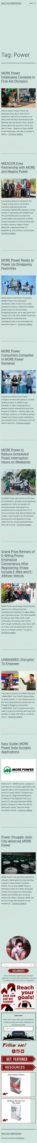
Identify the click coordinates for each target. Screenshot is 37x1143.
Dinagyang (10, 336)
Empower (10, 728)
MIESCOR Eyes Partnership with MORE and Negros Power (18, 167)
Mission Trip (5, 731)
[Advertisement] (18, 29)
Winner (13, 647)
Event (13, 143)
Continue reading (16, 134)
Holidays (22, 435)
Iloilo (33, 536)
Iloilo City (23, 245)
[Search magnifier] (33, 965)
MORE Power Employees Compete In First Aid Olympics (18, 77)
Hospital (28, 146)
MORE (28, 822)
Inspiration (30, 728)
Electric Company (18, 536)
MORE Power (5, 247)
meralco (29, 245)
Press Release (19, 148)
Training (27, 148)
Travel (18, 333)
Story (16, 731)
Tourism (25, 338)
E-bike (9, 644)
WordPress (20, 1138)
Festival (29, 336)
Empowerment (18, 728)
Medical (7, 148)
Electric (9, 146)
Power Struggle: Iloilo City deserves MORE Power (16, 841)
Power (12, 148)
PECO (15, 824)
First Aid (22, 146)
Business (9, 915)
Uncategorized (21, 432)
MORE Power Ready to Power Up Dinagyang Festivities (17, 264)
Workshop (4, 150)
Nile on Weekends (11, 3)
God (25, 728)
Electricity (15, 146)
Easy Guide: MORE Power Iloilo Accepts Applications (16, 748)
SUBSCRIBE (18, 1033)
